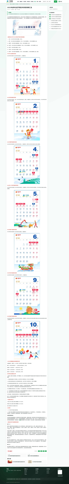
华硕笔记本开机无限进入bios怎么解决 (56, 28)
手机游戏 (32, 1)
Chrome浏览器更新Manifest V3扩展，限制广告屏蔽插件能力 (56, 26)
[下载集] (11, 1)
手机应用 (24, 1)
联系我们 (48, 471)
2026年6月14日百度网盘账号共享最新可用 (56, 14)
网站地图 (37, 470)
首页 (18, 1)
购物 (20, 419)
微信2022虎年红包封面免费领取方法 (33, 455)
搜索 (55, 1)
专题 (37, 1)
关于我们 (48, 470)
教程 (35, 1)
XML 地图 (37, 471)
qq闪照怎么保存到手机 (54, 22)
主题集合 (25, 474)
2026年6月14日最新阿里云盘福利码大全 (56, 16)
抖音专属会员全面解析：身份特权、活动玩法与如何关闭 (56, 20)
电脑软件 (21, 1)
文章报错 (10, 451)
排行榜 (40, 1)
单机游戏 (28, 1)
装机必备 (25, 471)
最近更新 (25, 470)
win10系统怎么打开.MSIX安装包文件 (56, 18)
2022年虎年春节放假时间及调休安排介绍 (14, 455)
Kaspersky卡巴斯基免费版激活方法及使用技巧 (56, 24)
